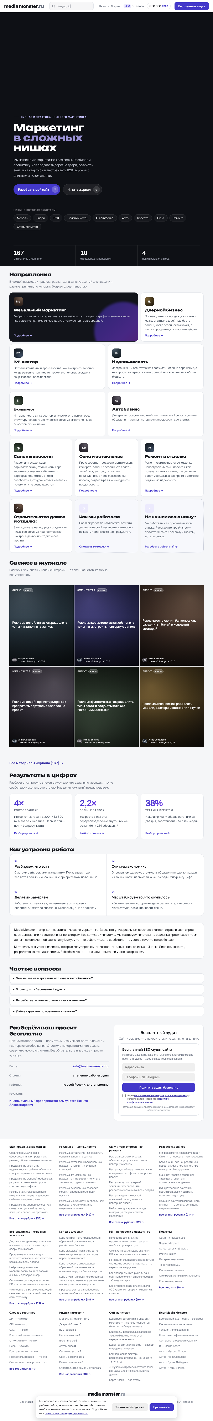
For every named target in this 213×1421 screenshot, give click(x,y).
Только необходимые (129, 1407)
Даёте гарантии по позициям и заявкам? (46, 1011)
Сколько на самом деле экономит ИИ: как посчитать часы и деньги (30, 1282)
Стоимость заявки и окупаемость (179, 1275)
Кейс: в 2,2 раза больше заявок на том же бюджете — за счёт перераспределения (130, 1335)
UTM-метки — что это (23, 1340)
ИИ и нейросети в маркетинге (129, 1231)
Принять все (161, 1407)
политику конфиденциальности (148, 1100)
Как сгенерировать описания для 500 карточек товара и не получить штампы (131, 1289)
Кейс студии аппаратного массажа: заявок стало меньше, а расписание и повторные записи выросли (81, 1280)
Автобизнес (67, 1346)
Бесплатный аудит (191, 6)
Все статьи (26, 1402)
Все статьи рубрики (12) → (126, 1222)
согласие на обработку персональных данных (160, 1095)
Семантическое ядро (172, 1237)
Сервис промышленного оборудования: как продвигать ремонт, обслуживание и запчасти (30, 1156)
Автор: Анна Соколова (172, 1357)
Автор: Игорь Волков (172, 1368)
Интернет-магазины (171, 1259)
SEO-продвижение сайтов (27, 1146)
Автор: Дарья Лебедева (173, 1362)
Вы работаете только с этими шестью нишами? (51, 1000)
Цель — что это (18, 1346)
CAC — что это (18, 1329)
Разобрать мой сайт (37, 189)
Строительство (27, 227)
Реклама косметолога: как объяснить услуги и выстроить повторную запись (128, 1160)
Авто (125, 218)
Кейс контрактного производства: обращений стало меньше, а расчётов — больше (79, 1241)
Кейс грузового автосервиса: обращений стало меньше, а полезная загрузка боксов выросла (80, 1267)
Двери (40, 218)
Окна (160, 218)
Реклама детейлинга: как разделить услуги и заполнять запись (81, 1154)
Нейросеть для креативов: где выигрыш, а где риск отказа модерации (127, 1212)
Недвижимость (77, 218)
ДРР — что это (18, 1318)
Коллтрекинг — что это (23, 1351)
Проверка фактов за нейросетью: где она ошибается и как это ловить (81, 1291)
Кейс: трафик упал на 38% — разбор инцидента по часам (131, 1346)
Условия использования (174, 1329)
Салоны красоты (70, 1351)
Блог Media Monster (173, 1312)
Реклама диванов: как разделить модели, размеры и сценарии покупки (79, 1191)
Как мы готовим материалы (175, 1324)
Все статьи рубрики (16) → (126, 1299)
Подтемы (165, 1231)
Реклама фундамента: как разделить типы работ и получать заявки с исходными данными (79, 1178)
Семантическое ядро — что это (28, 1362)
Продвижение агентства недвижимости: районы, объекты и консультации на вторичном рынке (30, 1169)
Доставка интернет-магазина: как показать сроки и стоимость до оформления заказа (30, 1245)
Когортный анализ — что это (26, 1335)
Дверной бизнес (70, 1324)
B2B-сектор (67, 1329)
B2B (56, 218)
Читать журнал (83, 189)
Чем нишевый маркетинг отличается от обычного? (54, 978)
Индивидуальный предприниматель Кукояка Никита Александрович (48, 1103)
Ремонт (178, 218)
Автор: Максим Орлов (172, 1351)
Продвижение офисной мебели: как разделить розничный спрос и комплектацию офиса (30, 1182)
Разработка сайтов (172, 1146)
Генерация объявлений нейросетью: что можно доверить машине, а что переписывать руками (131, 1263)
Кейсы (140, 6)
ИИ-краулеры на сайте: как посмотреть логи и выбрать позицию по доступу (176, 1191)
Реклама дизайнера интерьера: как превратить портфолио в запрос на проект (130, 1173)
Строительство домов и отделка (80, 1368)
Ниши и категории (71, 1312)
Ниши (102, 6)
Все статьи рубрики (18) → (76, 1299)
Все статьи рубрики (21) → (176, 1214)
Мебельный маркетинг (74, 1318)
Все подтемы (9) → (171, 1287)
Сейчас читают (119, 1312)
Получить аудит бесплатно (158, 1087)
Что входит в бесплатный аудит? (40, 989)
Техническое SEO (170, 1265)
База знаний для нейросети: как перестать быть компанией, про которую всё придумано (178, 1165)
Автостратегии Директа (173, 1248)
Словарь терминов (22, 1312)
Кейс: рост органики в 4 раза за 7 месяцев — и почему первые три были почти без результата (129, 1322)
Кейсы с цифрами (71, 1231)
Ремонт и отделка (71, 1362)
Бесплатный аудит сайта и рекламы (181, 1318)
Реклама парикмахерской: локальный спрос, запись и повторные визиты (125, 1199)
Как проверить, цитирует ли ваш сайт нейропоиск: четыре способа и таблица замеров (131, 1276)
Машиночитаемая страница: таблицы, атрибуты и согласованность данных (176, 1178)
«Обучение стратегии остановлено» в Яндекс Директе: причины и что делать (131, 1370)
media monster (24, 6)
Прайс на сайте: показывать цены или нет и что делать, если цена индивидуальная (179, 1204)
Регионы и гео (167, 1254)
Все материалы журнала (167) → (36, 763)
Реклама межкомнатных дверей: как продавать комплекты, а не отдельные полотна (81, 1204)
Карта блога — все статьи (125, 1380)
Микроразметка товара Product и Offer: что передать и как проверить (181, 1154)
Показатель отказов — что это (28, 1357)
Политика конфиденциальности (178, 1335)
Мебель (22, 218)
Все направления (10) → (75, 1374)
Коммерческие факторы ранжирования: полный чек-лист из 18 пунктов (130, 1357)
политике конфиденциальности (66, 1413)
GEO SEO (158, 6)
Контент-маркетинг (171, 1281)
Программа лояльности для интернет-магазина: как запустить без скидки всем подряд (30, 1258)
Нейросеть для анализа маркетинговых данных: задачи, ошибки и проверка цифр (28, 1271)
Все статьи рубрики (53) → (27, 1218)
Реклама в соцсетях (171, 1270)
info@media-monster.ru (91, 1066)
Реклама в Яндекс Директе (78, 1146)
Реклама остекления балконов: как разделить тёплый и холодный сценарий (80, 1165)
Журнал (120, 6)
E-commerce (104, 218)
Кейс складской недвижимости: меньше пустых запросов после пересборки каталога (78, 1254)
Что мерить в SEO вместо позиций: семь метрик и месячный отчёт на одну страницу (30, 1293)
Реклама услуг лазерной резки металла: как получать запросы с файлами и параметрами (29, 1195)
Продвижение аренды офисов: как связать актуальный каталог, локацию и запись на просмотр (30, 1208)
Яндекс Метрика (169, 1243)
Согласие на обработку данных (178, 1340)
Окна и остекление (71, 1357)
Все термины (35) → (22, 1368)
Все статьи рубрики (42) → (76, 1214)
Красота (143, 218)
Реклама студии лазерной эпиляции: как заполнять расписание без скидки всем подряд (131, 1186)
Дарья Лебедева (183, 1402)
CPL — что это (18, 1324)
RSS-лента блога (169, 1346)
